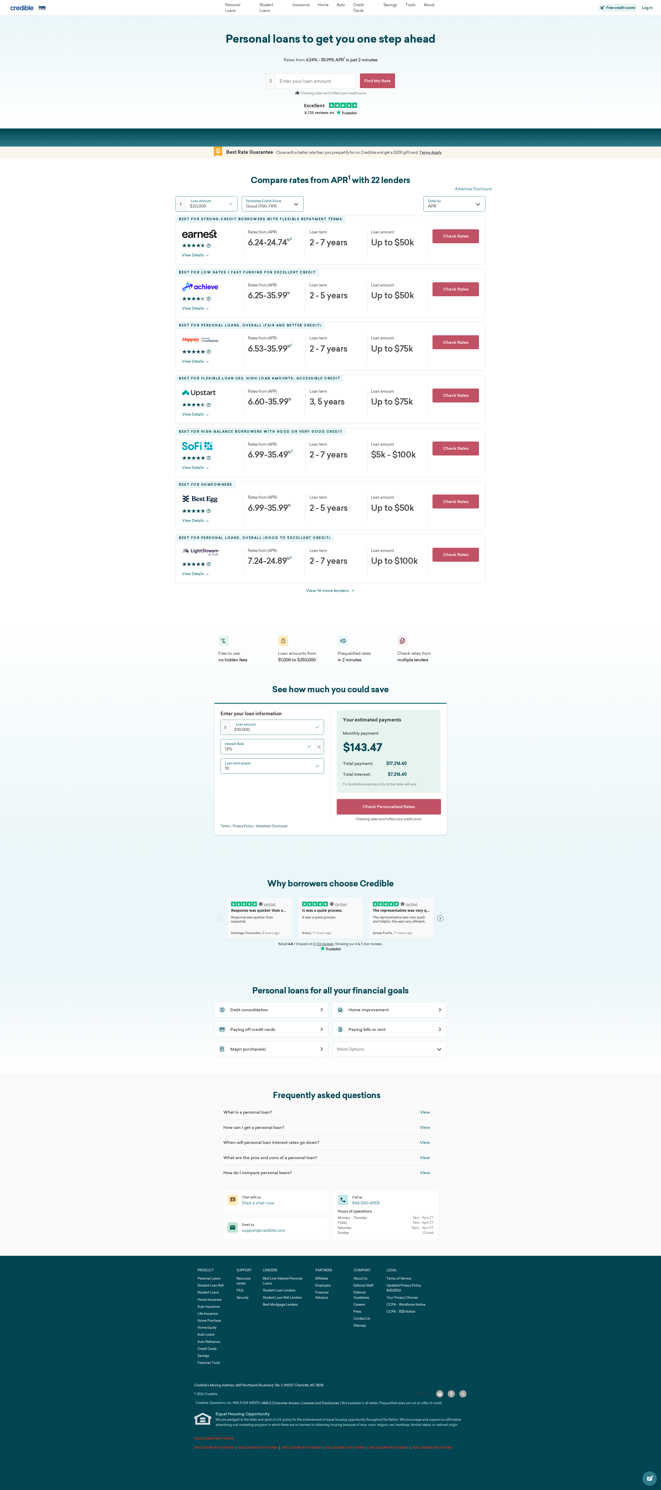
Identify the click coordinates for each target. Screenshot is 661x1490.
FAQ (240, 1290)
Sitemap (359, 1325)
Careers (359, 1304)
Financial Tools (209, 1362)
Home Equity (207, 1327)
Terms (225, 826)
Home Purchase (209, 1320)
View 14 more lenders (327, 590)
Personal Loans (209, 1278)
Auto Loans (206, 1334)
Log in (647, 7)
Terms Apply (430, 152)
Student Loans (208, 1292)
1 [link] (344, 57)
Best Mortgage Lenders (280, 1304)
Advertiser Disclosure (473, 188)
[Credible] (22, 7)
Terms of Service (399, 1278)
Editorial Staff (363, 1285)
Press (357, 1311)
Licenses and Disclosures (320, 1403)
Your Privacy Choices (402, 1297)
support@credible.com (263, 1230)
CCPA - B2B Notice (401, 1311)
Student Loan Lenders (279, 1290)
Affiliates (321, 1278)
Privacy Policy (243, 826)
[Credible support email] (439, 1393)
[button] (377, 80)
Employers (323, 1285)
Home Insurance (210, 1299)
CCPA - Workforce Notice (406, 1304)
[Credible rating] (193, 246)
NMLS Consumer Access (280, 1403)
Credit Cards (207, 1349)
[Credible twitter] (463, 1393)
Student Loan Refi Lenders (282, 1297)
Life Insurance (208, 1313)
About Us (360, 1278)
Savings (203, 1356)
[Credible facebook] (451, 1393)
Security (242, 1297)
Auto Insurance (209, 1306)
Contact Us (361, 1318)
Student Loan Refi (211, 1285)
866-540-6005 (366, 1203)
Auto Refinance (209, 1342)
